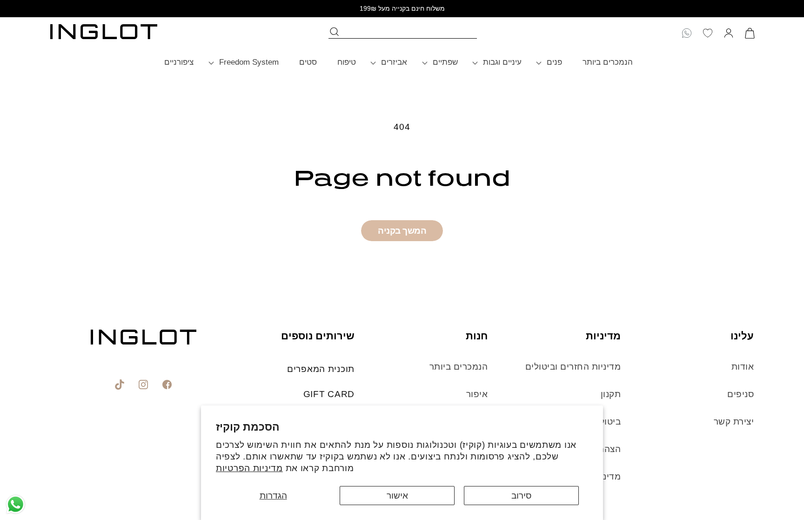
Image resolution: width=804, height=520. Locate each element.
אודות (742, 366)
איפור (477, 394)
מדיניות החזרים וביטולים (573, 366)
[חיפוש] (335, 31)
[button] (552, 62)
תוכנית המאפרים (321, 369)
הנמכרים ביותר (458, 366)
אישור (397, 495)
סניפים (740, 394)
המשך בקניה (402, 231)
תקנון (609, 394)
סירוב (521, 495)
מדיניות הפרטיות (249, 468)
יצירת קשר (734, 421)
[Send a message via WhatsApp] (16, 504)
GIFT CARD (329, 394)
